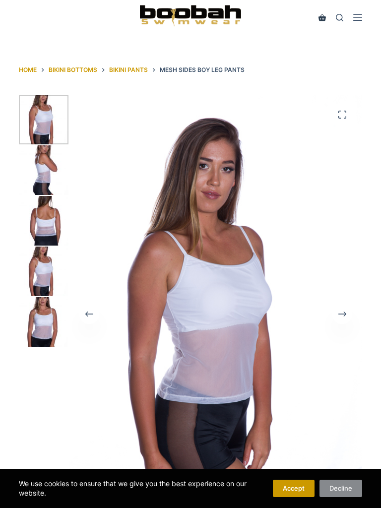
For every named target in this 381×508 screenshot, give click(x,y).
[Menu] (357, 17)
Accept (294, 488)
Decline (340, 488)
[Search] (339, 17)
